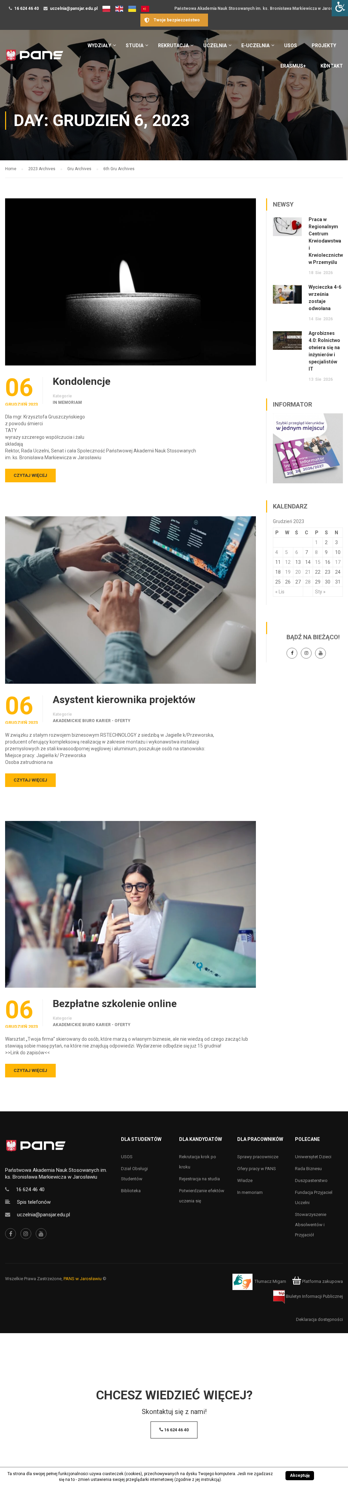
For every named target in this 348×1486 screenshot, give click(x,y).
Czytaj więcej (30, 475)
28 (308, 582)
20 (298, 572)
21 (308, 572)
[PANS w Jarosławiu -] (34, 59)
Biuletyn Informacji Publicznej (314, 1296)
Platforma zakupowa (322, 1281)
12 (288, 562)
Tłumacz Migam (270, 1281)
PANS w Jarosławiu (83, 1278)
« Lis (279, 591)
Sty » (320, 591)
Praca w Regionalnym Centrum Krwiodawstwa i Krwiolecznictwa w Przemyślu (327, 241)
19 (288, 572)
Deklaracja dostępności (319, 1319)
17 (338, 562)
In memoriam (67, 402)
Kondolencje (81, 381)
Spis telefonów (34, 1202)
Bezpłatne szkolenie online (115, 1003)
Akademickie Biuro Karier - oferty (91, 720)
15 (317, 562)
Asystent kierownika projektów (124, 699)
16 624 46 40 (26, 8)
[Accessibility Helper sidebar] (340, 8)
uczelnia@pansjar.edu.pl (74, 8)
